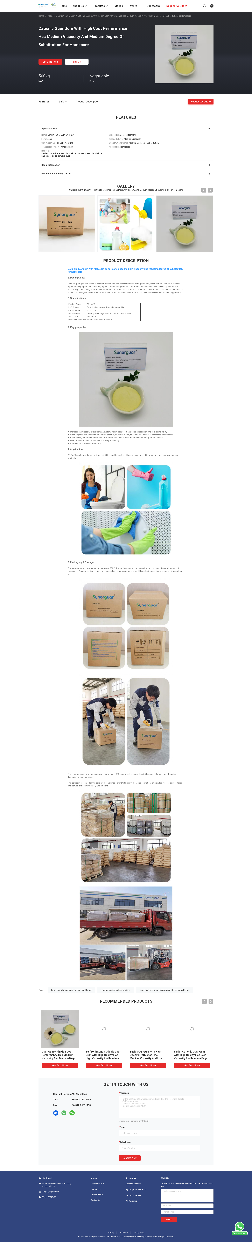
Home (41, 16)
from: (123, 1127)
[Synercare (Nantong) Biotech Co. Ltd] (47, 5)
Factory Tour (96, 1189)
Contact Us (95, 1200)
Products (51, 16)
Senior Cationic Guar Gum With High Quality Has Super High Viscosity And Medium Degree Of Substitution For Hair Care (191, 1058)
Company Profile (97, 1183)
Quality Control (97, 1195)
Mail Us (77, 61)
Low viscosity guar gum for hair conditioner (71, 990)
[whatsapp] (63, 1113)
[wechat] (72, 1113)
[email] (55, 1113)
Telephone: (125, 1142)
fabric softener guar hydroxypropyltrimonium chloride (165, 990)
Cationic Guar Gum (66, 16)
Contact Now (129, 1158)
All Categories (131, 1201)
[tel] (80, 1113)
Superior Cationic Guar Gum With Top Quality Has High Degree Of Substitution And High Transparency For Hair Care (102, 1058)
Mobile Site (124, 1232)
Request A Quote (201, 101)
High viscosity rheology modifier (115, 990)
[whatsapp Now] (240, 1235)
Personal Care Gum (133, 1195)
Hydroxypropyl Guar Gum (136, 1190)
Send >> (169, 1219)
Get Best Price (50, 61)
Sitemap (111, 1232)
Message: (124, 1093)
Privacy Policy (139, 1232)
